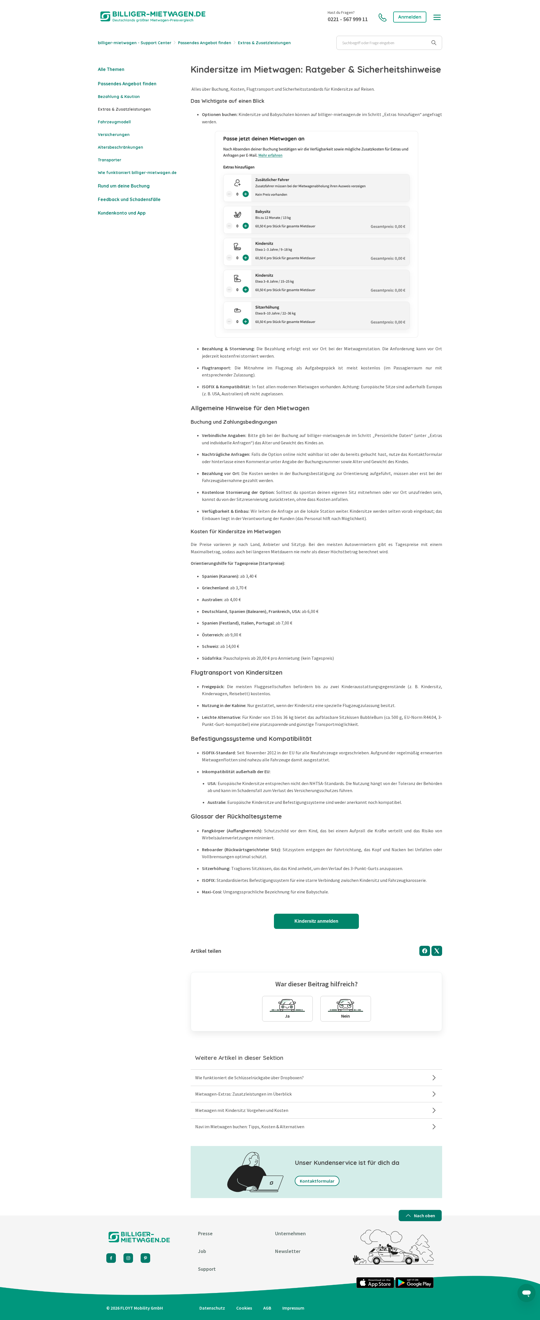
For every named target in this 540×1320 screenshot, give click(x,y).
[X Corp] (436, 950)
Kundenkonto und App (122, 213)
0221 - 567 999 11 (348, 19)
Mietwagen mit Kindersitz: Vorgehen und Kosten (241, 1110)
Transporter (109, 159)
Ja (287, 1016)
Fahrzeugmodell (114, 121)
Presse (205, 1233)
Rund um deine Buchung (124, 186)
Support (207, 1269)
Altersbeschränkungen (120, 147)
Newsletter (287, 1251)
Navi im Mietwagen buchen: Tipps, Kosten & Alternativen (249, 1126)
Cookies (244, 1308)
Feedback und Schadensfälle (129, 199)
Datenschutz (212, 1308)
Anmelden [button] (409, 17)
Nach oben (424, 1215)
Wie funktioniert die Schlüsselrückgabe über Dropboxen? (249, 1077)
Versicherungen (114, 134)
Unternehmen (290, 1233)
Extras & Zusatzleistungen (264, 42)
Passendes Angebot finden (204, 42)
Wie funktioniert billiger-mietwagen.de (137, 172)
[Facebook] (424, 950)
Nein (345, 1016)
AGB (267, 1308)
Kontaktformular (317, 1181)
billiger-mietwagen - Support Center (134, 42)
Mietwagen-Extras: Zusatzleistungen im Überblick (243, 1094)
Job (202, 1251)
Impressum (293, 1308)
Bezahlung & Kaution (119, 96)
